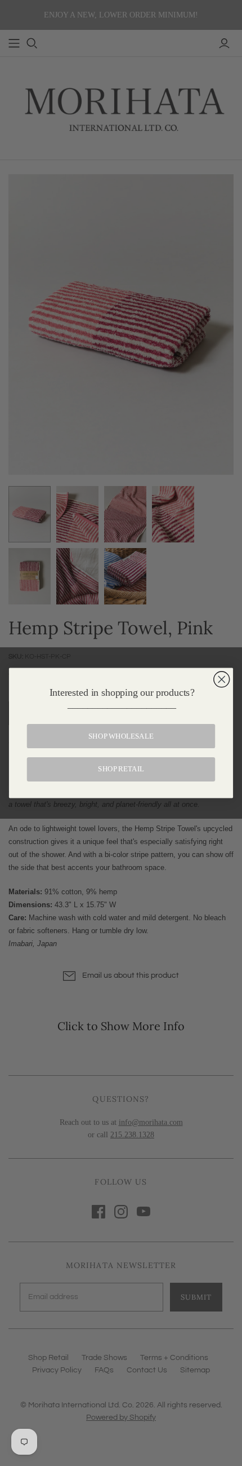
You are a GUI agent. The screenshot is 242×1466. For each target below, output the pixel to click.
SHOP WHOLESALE (120, 736)
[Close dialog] (222, 679)
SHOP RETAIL (121, 769)
